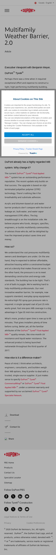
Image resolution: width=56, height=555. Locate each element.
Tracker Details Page (34, 149)
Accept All (28, 135)
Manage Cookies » (28, 141)
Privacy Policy (18, 149)
